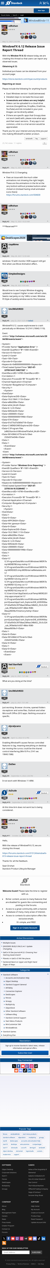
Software (6, 1165)
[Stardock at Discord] (20, 1070)
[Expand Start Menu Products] (4, 1021)
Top (48, 168)
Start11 (4, 1176)
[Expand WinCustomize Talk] (4, 1024)
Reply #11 (6, 835)
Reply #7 (5, 702)
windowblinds (15, 1134)
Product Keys (36, 1216)
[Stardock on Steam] (36, 1066)
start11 (5, 1148)
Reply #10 (6, 802)
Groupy (4, 1189)
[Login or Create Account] (40, 3)
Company (6, 1202)
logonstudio (30, 1151)
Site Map (41, 1264)
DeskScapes (6, 1182)
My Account (35, 1209)
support (43, 138)
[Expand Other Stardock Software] (4, 1011)
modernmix (7, 1154)
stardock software (9, 1137)
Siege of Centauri (34, 1192)
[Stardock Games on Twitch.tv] (27, 1066)
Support (35, 1202)
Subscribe (36, 1252)
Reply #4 (5, 285)
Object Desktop (7, 1169)
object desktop (8, 1151)
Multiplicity (6, 1186)
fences (5, 1134)
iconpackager (37, 1144)
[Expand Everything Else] (1, 1035)
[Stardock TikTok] (25, 1070)
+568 (4, 798)
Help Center (35, 1206)
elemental (19, 1151)
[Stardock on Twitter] (14, 1066)
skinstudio (14, 1148)
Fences (4, 1179)
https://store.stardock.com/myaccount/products (24, 79)
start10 (5, 1144)
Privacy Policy (10, 1264)
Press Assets (6, 1222)
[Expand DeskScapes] (4, 994)
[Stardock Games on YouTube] (23, 1066)
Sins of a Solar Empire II (36, 1179)
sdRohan (13, 25)
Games (31, 1165)
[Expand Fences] (4, 998)
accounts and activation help (30, 1141)
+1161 (4, 672)
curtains (39, 1151)
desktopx (14, 1144)
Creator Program (8, 1226)
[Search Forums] (47, 3)
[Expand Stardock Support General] (4, 984)
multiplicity (32, 1137)
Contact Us (6, 1229)
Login (22, 15)
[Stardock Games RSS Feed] (34, 1070)
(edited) (30, 320)
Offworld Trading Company (38, 1189)
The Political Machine (36, 1186)
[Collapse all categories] (47, 974)
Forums (5, 1232)
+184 (4, 281)
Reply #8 (5, 738)
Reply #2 (5, 221)
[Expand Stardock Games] (1, 1031)
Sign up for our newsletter (15, 1248)
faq (36, 138)
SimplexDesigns (16, 273)
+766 (4, 33)
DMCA (33, 1264)
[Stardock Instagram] (31, 1066)
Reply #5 (5, 320)
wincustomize (24, 1144)
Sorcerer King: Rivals (35, 1195)
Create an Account (37, 1213)
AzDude (12, 790)
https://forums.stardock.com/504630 (23, 195)
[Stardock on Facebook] (18, 1066)
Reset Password (36, 1219)
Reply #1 (5, 167)
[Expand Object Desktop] (4, 981)
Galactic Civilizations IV (36, 1176)
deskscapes (14, 1141)
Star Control (32, 1182)
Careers (4, 1216)
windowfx (29, 138)
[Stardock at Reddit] (16, 1070)
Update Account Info (38, 1222)
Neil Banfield (15, 664)
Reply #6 (5, 676)
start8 (5, 1141)
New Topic (41, 10)
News (4, 1219)
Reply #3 (5, 256)
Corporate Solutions (9, 1172)
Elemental (32, 1172)
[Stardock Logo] (13, 3)
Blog (3, 1209)
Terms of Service (23, 1264)
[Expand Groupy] (4, 1001)
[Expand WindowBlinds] (4, 1027)
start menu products (30, 1134)
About (4, 1206)
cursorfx (23, 1148)
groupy (41, 1137)
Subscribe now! (25, 1053)
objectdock (21, 1137)
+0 (4, 252)
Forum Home (5, 15)
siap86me (13, 244)
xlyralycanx (14, 726)
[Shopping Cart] (44, 3)
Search (15, 15)
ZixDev (12, 764)
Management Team (9, 1213)
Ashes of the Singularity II (37, 1169)
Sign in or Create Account (25, 927)
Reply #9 (5, 776)
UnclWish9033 (15, 308)
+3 (4, 771)
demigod (33, 1148)
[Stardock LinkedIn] (29, 1070)
